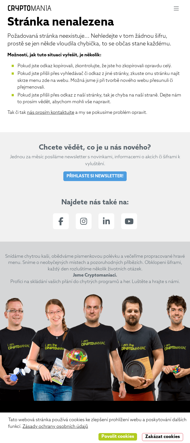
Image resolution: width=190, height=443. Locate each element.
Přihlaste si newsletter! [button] (95, 176)
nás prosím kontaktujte (50, 112)
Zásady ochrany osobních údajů (55, 426)
